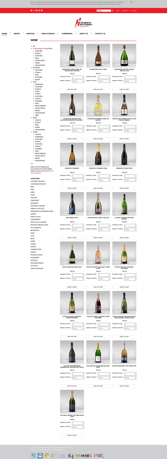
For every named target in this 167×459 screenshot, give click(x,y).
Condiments (35, 219)
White (35, 132)
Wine (33, 235)
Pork (33, 195)
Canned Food (36, 249)
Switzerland (40, 65)
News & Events (42, 34)
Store (4, 34)
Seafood (34, 260)
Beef (32, 186)
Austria (38, 89)
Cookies (69, 447)
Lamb (33, 192)
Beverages (35, 230)
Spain (37, 63)
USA (37, 115)
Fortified (36, 67)
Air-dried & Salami (38, 206)
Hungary (38, 101)
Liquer (33, 244)
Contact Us (88, 34)
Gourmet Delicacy (38, 181)
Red (34, 82)
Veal (32, 189)
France (38, 53)
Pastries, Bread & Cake (39, 225)
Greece (38, 98)
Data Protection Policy (113, 4)
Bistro (15, 34)
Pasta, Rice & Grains (38, 222)
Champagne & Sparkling (42, 48)
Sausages (34, 203)
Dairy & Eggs (35, 216)
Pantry (33, 252)
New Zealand (40, 106)
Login (117, 10)
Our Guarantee (42, 447)
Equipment (35, 257)
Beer (32, 238)
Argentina (39, 84)
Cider (33, 241)
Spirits (33, 246)
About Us (74, 34)
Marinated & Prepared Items (42, 211)
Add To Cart (72, 89)
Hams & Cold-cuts (37, 208)
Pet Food (34, 265)
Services (26, 34)
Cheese (33, 214)
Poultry (34, 197)
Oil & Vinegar (36, 227)
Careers (33, 447)
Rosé (35, 117)
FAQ (50, 447)
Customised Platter (38, 184)
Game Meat (35, 200)
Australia (38, 51)
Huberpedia (59, 34)
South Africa (40, 60)
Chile (37, 91)
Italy (37, 58)
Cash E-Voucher (37, 268)
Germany (38, 55)
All (34, 46)
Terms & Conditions (59, 447)
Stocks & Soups (36, 255)
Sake (32, 233)
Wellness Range (37, 263)
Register (125, 10)
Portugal (38, 77)
